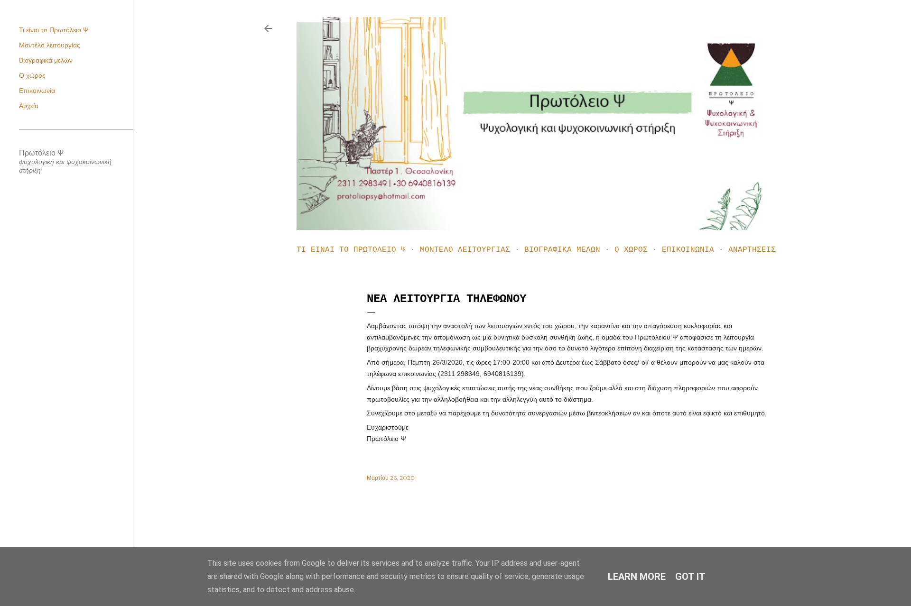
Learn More (637, 576)
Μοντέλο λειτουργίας (465, 250)
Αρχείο (28, 105)
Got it (690, 576)
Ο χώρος (631, 250)
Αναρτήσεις (752, 250)
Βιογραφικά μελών (562, 250)
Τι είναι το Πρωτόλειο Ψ (351, 250)
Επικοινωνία (688, 250)
